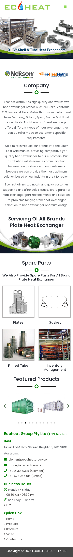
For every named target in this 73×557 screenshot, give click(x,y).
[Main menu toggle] (65, 6)
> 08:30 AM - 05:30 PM (19, 495)
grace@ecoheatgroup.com (27, 465)
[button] (5, 30)
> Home (9, 519)
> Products (11, 524)
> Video (9, 534)
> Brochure (11, 529)
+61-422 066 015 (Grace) (25, 476)
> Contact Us (13, 539)
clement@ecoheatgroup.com (29, 460)
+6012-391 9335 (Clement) (26, 471)
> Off (7, 505)
